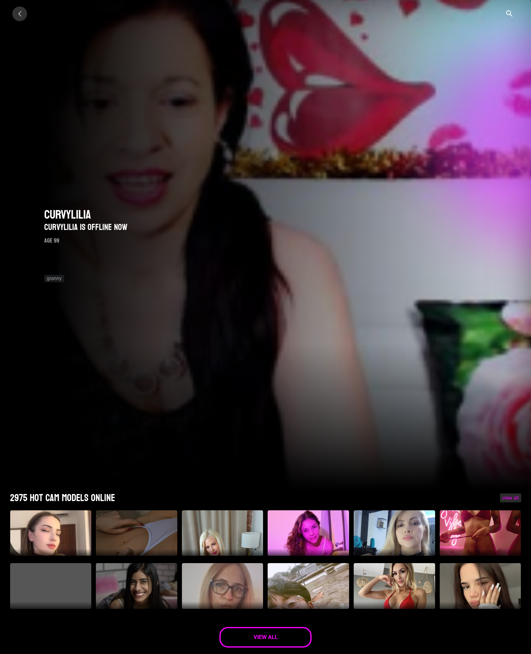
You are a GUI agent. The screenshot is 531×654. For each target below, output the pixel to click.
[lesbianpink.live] (19, 14)
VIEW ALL (510, 498)
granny (54, 278)
